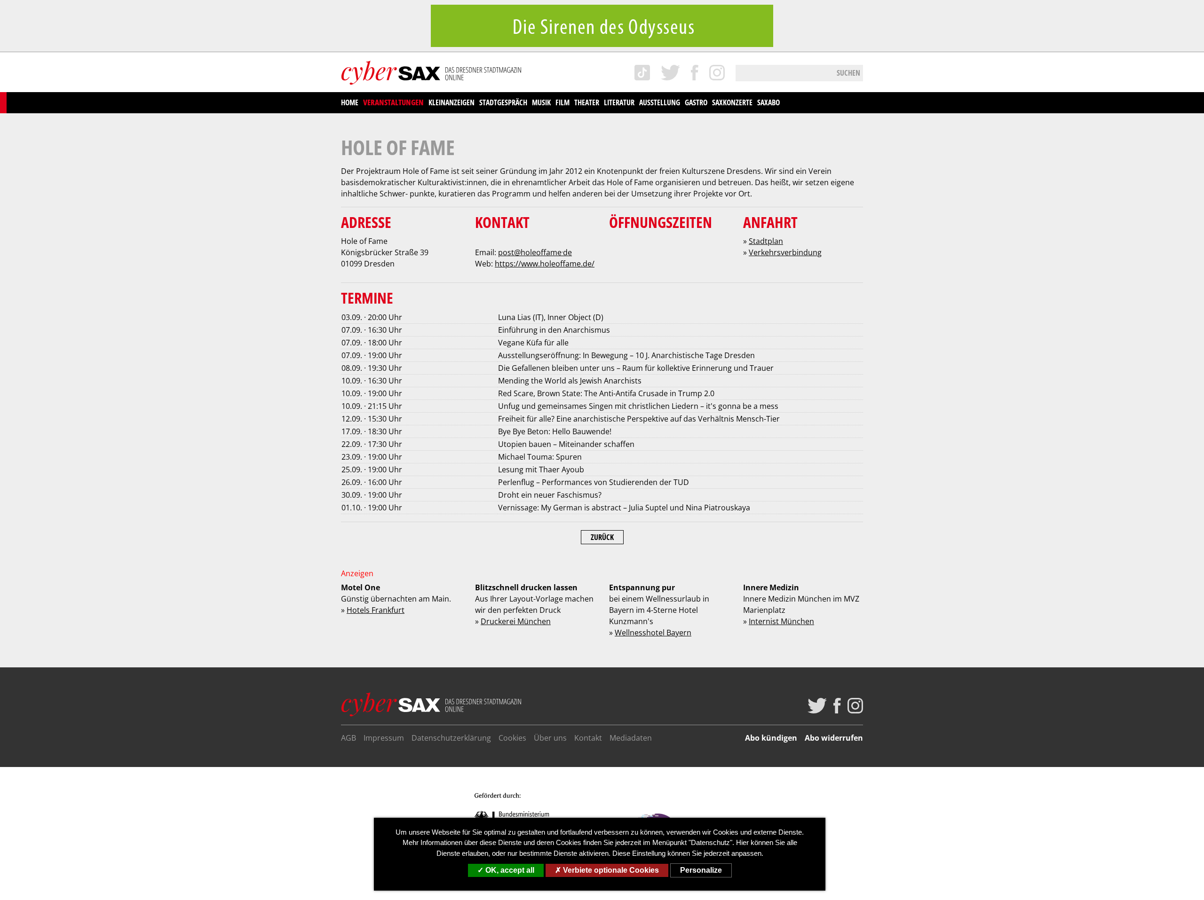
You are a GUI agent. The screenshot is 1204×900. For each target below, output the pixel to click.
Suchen (848, 73)
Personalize (701, 870)
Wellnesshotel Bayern (653, 632)
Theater (586, 102)
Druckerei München (516, 621)
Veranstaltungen (393, 102)
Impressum (384, 738)
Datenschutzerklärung (451, 738)
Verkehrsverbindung (785, 252)
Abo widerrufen (834, 738)
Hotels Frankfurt (375, 610)
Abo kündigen (771, 738)
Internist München (781, 621)
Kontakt (588, 738)
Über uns (550, 738)
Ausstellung (659, 102)
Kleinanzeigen (451, 102)
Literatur (619, 102)
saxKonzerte (732, 102)
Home (349, 102)
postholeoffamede (535, 252)
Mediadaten (631, 738)
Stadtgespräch (503, 102)
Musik (541, 102)
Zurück (602, 537)
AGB (348, 738)
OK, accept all (508, 870)
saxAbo (768, 102)
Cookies (512, 738)
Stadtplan (766, 241)
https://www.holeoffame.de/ (544, 263)
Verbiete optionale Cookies (610, 870)
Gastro (696, 102)
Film (562, 102)
